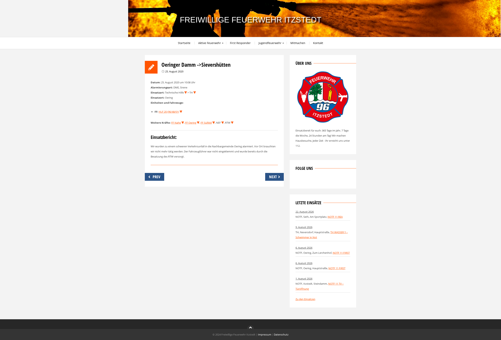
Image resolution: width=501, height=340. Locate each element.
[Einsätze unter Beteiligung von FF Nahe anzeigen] (182, 122)
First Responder (240, 43)
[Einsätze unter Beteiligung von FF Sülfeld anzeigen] (213, 122)
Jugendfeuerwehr (270, 43)
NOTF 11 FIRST (341, 253)
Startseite (184, 43)
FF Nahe (176, 122)
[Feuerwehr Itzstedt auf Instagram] (305, 180)
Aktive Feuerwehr (209, 43)
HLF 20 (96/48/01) (169, 111)
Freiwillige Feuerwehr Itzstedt (250, 19)
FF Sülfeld (206, 122)
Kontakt (318, 43)
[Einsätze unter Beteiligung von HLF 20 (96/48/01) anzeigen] (181, 112)
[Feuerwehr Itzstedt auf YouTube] (318, 180)
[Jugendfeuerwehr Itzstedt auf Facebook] (311, 180)
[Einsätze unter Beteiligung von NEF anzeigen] (222, 122)
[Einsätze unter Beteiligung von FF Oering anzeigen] (198, 122)
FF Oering (190, 122)
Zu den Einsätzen (305, 299)
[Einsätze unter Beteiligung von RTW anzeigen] (232, 122)
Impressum (264, 334)
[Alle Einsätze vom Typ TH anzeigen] (194, 92)
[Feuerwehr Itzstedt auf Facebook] (298, 180)
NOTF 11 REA (335, 217)
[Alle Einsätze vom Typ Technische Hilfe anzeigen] (185, 92)
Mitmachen (297, 43)
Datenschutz (281, 334)
